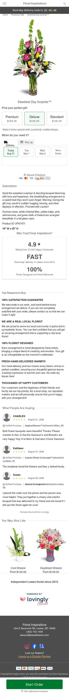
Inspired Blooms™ (34, 425)
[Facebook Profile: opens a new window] (34, 646)
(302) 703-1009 (34, 631)
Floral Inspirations (34, 3)
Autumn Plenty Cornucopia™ (39, 457)
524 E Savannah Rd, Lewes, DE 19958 (34, 628)
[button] (62, 686)
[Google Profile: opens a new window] (42, 646)
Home (5, 14)
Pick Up (29, 142)
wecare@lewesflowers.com (34, 635)
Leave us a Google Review (34, 656)
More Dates (58, 152)
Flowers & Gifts (17, 14)
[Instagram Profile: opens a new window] (27, 646)
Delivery (10, 144)
